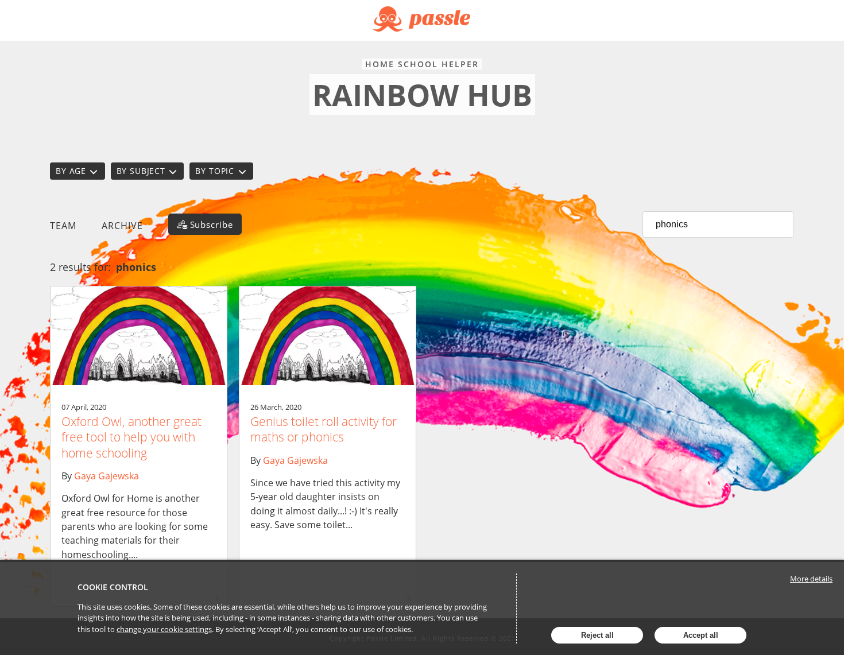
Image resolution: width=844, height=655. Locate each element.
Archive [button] (122, 225)
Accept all (700, 635)
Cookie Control (113, 587)
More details (811, 578)
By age (71, 170)
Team (63, 225)
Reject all (597, 635)
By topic (214, 170)
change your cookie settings (164, 629)
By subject (141, 170)
